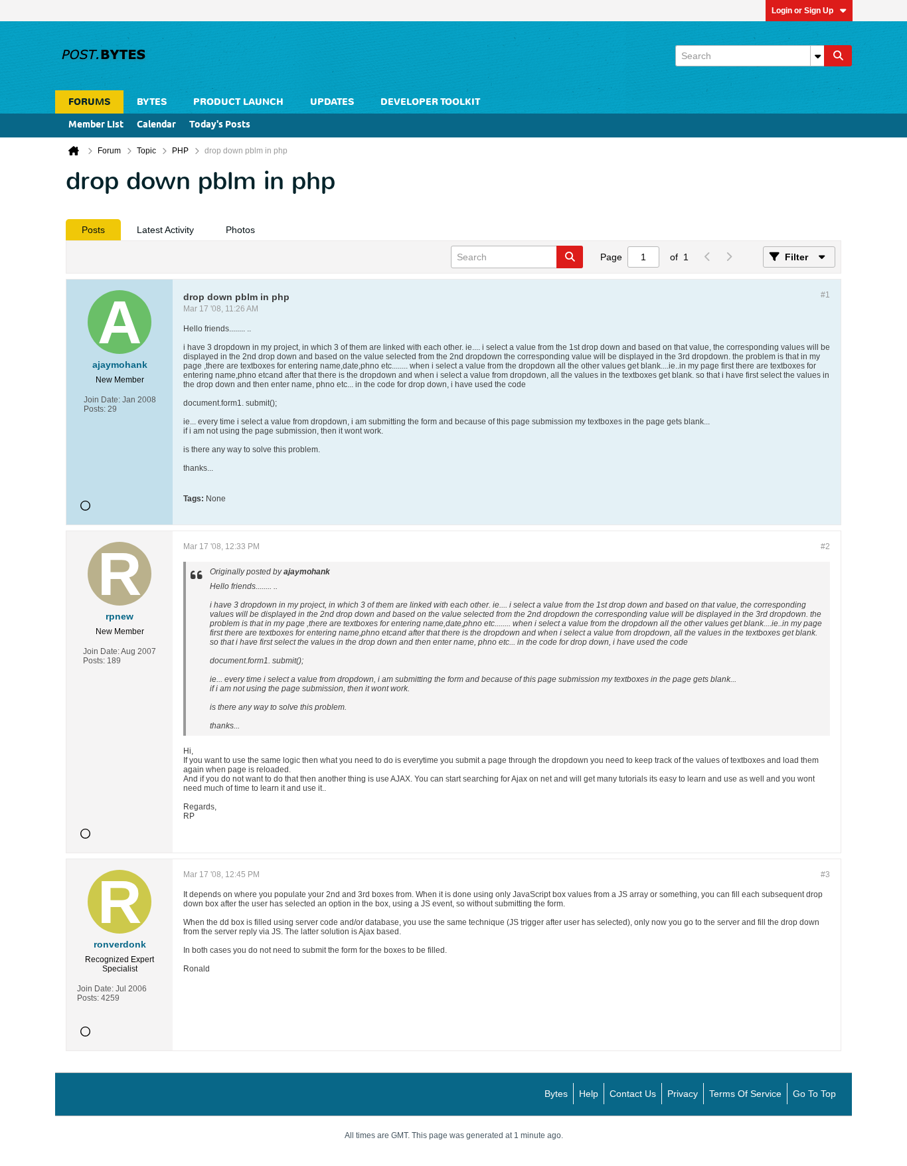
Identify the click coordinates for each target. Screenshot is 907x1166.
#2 (825, 546)
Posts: (95, 409)
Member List (96, 125)
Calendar (156, 125)
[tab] (93, 229)
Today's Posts (219, 125)
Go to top (814, 1093)
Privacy (682, 1093)
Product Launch (238, 102)
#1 (825, 294)
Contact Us (633, 1093)
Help (588, 1093)
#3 (825, 874)
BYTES (152, 102)
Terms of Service (745, 1093)
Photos (240, 229)
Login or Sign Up (802, 10)
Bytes (556, 1093)
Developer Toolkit (430, 102)
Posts (93, 229)
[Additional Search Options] (817, 55)
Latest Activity (165, 229)
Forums (89, 102)
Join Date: (102, 399)
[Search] (838, 55)
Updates (332, 102)
